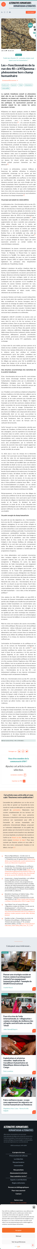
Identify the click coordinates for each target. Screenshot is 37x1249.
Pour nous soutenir (18, 1190)
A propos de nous (18, 1152)
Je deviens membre (16, 775)
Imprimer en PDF (18, 781)
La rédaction (18, 1159)
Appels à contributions (18, 1180)
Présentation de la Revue (18, 1156)
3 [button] (2, 879)
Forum (4, 952)
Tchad (20, 85)
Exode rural (5, 85)
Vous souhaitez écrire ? (18, 1176)
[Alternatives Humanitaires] (18, 5)
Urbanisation (28, 85)
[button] (34, 1207)
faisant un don (16, 837)
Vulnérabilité (5, 88)
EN (35, 4)
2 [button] (2, 866)
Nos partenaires (18, 1162)
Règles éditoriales (18, 1183)
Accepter (18, 1230)
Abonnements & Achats (18, 1173)
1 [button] (2, 856)
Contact (18, 1194)
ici (14, 847)
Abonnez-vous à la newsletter (18, 1202)
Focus (18, 54)
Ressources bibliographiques (18, 1187)
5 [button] (2, 905)
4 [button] (2, 894)
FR (32, 4)
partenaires (16, 810)
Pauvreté (13, 85)
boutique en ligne (19, 840)
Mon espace (30, 12)
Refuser (18, 1236)
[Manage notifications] (32, 1245)
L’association (18, 1165)
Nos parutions (18, 1170)
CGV (18, 1246)
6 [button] (2, 918)
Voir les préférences (18, 1242)
